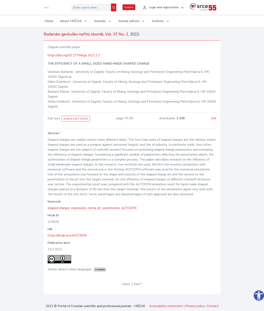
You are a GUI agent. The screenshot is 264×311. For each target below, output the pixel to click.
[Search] (113, 7)
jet (99, 208)
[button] (162, 7)
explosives (78, 208)
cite (213, 118)
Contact (212, 306)
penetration (111, 208)
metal (92, 208)
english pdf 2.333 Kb (75, 118)
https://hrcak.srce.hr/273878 (67, 235)
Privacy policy (195, 306)
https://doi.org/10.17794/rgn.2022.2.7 (74, 55)
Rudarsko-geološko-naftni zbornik (73, 34)
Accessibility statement (166, 306)
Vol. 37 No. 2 (116, 34)
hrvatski (128, 7)
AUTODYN (128, 208)
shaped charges (59, 208)
